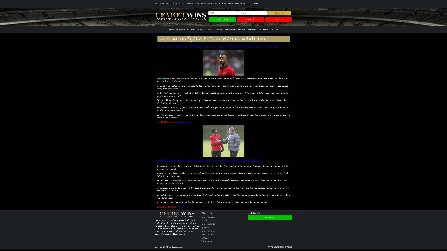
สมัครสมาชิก (251, 30)
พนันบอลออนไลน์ (171, 4)
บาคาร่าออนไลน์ (197, 30)
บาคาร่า (207, 4)
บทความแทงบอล (209, 217)
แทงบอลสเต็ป (229, 4)
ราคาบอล (182, 4)
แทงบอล (200, 4)
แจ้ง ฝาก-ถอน (263, 30)
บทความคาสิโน (208, 231)
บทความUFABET (209, 224)
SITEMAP (255, 4)
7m (182, 207)
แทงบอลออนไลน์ (182, 30)
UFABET (208, 30)
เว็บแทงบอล (159, 4)
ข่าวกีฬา (205, 220)
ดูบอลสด (205, 227)
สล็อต (237, 4)
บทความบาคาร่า (208, 234)
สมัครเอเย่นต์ (191, 4)
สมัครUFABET (245, 4)
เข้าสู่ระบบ (279, 13)
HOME (171, 30)
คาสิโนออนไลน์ (230, 30)
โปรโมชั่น (274, 30)
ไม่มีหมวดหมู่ (207, 241)
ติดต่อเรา (241, 30)
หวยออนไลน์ (217, 30)
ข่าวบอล (205, 238)
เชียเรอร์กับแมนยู (184, 122)
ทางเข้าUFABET (217, 4)
